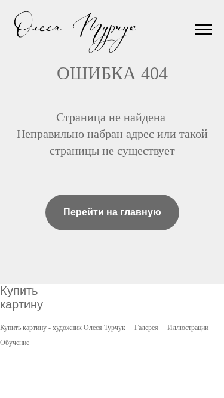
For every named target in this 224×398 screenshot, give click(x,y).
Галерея (146, 327)
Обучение (14, 342)
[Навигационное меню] (203, 30)
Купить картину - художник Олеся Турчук (62, 327)
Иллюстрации (187, 327)
